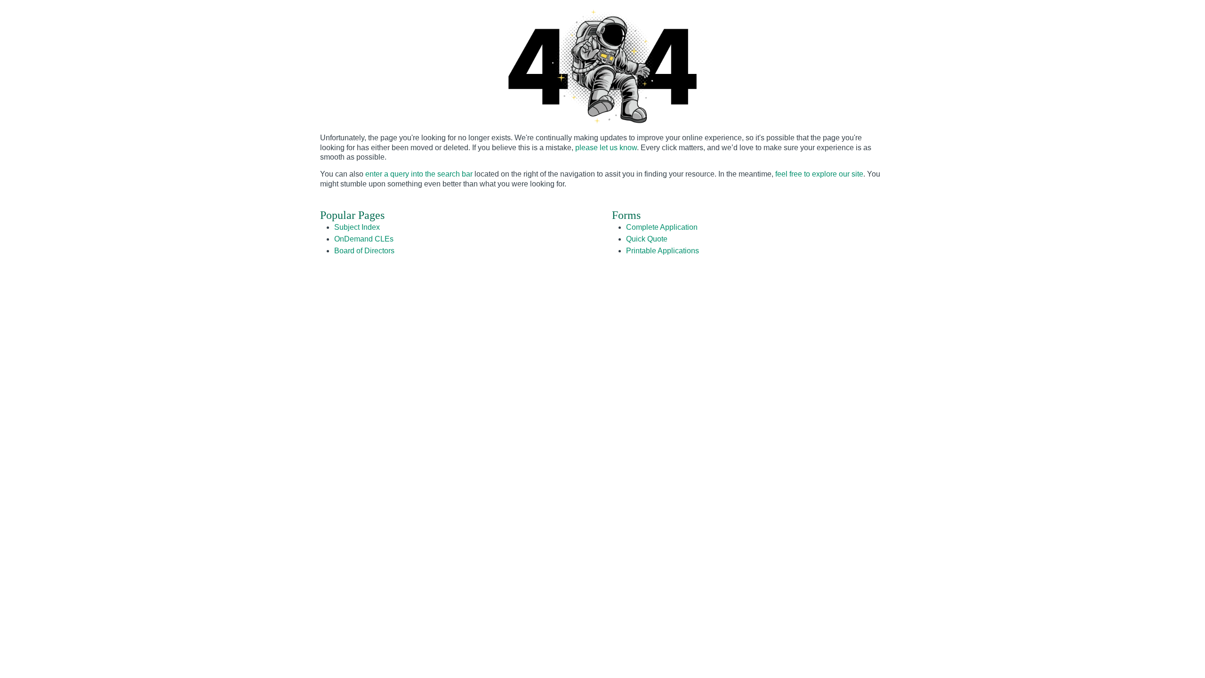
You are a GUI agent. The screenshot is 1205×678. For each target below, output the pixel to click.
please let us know (606, 148)
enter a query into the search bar (419, 174)
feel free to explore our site (819, 174)
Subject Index (357, 227)
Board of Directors (364, 251)
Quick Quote (646, 239)
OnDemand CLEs (364, 239)
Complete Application (662, 227)
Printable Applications (662, 251)
